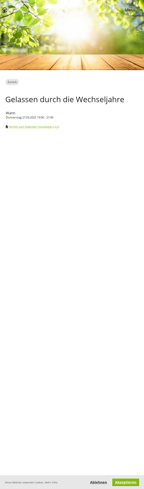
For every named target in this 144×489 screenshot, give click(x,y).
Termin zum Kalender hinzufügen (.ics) (34, 127)
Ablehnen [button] (98, 482)
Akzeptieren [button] (125, 482)
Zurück (12, 82)
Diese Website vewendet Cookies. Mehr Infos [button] (31, 482)
